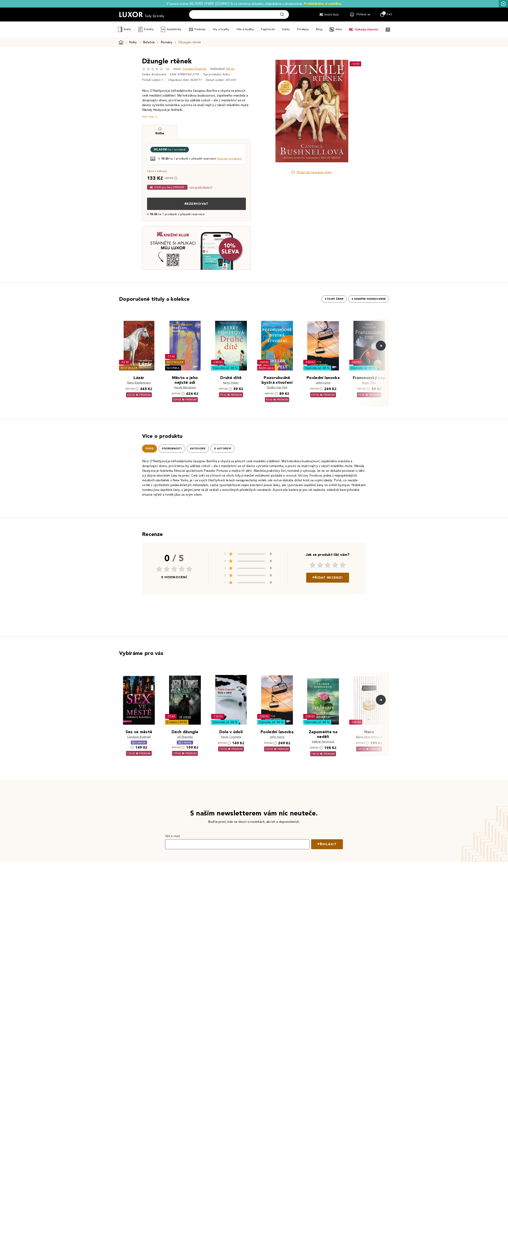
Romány (166, 42)
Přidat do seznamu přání (314, 172)
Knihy (127, 29)
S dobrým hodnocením (369, 299)
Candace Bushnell (194, 69)
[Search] (282, 14)
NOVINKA (173, 368)
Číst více (148, 117)
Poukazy (200, 29)
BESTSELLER (129, 368)
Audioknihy (174, 29)
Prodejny (303, 29)
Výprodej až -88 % (225, 368)
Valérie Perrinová (323, 741)
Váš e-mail (172, 836)
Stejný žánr (334, 299)
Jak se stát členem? (201, 187)
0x (167, 69)
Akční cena (266, 368)
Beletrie (149, 42)
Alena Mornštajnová (369, 737)
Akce (338, 29)
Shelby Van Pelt (277, 387)
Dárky (286, 29)
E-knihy (149, 29)
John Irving (323, 382)
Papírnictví (268, 29)
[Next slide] (356, 111)
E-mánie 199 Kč (177, 722)
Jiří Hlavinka (185, 737)
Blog (319, 29)
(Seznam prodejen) (229, 158)
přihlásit (327, 844)
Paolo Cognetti (231, 737)
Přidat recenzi (328, 577)
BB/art (230, 69)
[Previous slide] (267, 111)
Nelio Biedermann (139, 382)
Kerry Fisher (231, 382)
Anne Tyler (369, 382)
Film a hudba (245, 29)
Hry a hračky (221, 29)
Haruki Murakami (185, 387)
